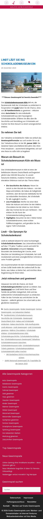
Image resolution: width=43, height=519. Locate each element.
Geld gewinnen (8, 393)
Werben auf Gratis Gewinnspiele (26, 506)
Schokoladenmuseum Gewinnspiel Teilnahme (22, 339)
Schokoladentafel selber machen (13, 351)
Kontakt (6, 506)
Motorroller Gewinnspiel (11, 416)
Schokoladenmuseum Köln (11, 345)
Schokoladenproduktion (25, 348)
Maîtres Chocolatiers (18, 330)
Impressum (28, 498)
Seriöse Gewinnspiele (10, 423)
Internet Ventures (29, 513)
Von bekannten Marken (11, 433)
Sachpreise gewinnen (10, 420)
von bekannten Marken (21, 312)
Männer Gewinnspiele (10, 406)
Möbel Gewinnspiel (9, 410)
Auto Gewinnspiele (9, 380)
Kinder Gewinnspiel (27, 309)
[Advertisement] (21, 32)
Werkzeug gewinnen (10, 436)
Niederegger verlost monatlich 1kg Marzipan (19, 474)
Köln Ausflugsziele (32, 324)
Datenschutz (15, 498)
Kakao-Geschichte (17, 324)
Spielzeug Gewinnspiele (11, 430)
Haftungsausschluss (15, 502)
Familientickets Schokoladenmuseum (18, 315)
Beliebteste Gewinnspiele (12, 384)
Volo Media (31, 516)
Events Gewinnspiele (11, 309)
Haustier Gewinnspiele (10, 400)
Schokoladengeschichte (10, 336)
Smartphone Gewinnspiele (12, 426)
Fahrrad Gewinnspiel (10, 390)
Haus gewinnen (8, 397)
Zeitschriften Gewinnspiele (12, 439)
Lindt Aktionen (6, 327)
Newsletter (31, 502)
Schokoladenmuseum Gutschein (13, 342)
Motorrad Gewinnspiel (10, 413)
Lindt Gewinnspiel (20, 327)
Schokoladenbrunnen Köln (18, 333)
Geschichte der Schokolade (11, 318)
